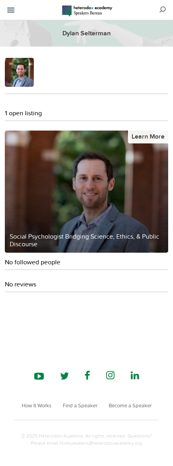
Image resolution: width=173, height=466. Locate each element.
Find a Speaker (80, 405)
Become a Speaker (130, 405)
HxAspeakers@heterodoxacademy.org (101, 442)
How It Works (36, 405)
